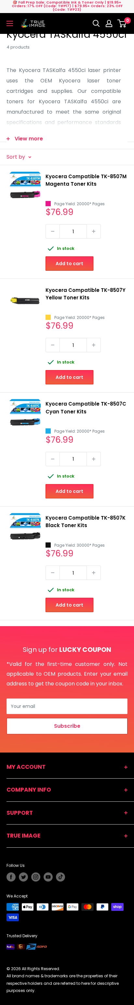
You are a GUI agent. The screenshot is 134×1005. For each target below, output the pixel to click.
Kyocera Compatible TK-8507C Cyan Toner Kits (86, 407)
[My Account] (109, 23)
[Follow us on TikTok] (60, 877)
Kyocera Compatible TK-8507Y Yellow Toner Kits (86, 294)
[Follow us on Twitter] (23, 877)
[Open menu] (10, 23)
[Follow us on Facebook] (11, 877)
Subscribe (67, 726)
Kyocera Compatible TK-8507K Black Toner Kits (86, 521)
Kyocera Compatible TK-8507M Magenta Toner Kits (86, 180)
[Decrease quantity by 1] (53, 231)
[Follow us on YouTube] (48, 877)
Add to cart (69, 263)
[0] (122, 23)
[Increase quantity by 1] (93, 231)
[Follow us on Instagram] (35, 877)
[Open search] (96, 23)
